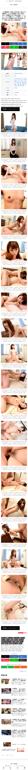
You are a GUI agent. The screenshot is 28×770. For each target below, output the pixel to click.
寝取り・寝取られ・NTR (6, 641)
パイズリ (16, 79)
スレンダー (10, 637)
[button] (22, 47)
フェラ (25, 78)
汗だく (19, 81)
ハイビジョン (16, 78)
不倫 (15, 84)
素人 (24, 85)
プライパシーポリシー (20, 765)
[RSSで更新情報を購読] (20, 667)
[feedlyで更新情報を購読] (7, 667)
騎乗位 (15, 81)
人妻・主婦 (19, 84)
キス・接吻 (24, 79)
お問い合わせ (7, 765)
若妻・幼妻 (24, 82)
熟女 (21, 85)
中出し (20, 79)
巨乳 (20, 82)
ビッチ (21, 78)
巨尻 (18, 82)
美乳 (22, 81)
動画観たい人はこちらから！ (10, 109)
